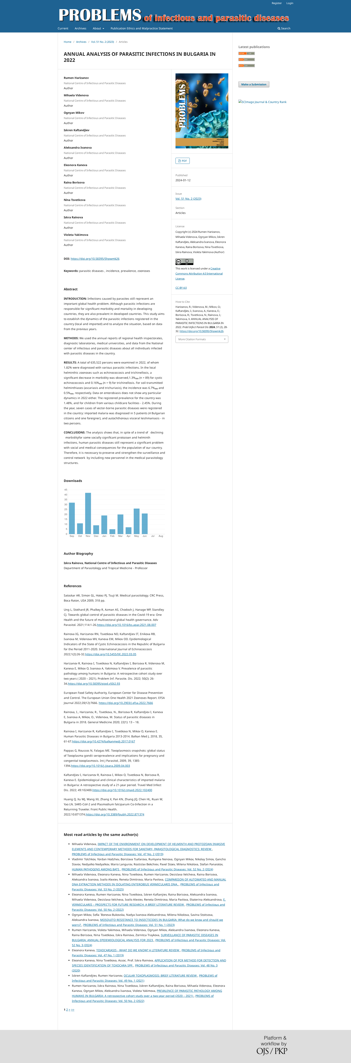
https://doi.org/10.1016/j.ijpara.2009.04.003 (100, 766)
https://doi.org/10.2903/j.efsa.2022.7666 (126, 703)
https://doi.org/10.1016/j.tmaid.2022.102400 (122, 790)
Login (289, 3)
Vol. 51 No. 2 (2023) (102, 42)
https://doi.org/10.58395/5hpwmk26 (95, 259)
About (97, 28)
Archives (80, 28)
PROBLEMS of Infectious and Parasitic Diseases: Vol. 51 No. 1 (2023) (129, 925)
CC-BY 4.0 (181, 288)
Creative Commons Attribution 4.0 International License (199, 273)
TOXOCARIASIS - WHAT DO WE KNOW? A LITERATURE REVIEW (138, 950)
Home (67, 42)
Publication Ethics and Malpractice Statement (142, 28)
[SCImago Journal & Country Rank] (262, 102)
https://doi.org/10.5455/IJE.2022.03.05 (110, 654)
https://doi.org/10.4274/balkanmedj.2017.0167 (103, 741)
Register (277, 3)
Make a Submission (253, 84)
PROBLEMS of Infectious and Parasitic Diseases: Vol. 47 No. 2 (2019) (117, 854)
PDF (184, 161)
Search (285, 28)
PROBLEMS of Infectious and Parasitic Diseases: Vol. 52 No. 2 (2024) (167, 869)
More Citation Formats (192, 339)
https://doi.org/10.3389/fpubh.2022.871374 (115, 814)
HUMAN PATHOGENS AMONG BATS (96, 869)
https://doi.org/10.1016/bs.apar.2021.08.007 (126, 625)
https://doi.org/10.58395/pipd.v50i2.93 (94, 683)
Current (63, 28)
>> (72, 1010)
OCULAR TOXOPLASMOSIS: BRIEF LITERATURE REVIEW (160, 975)
